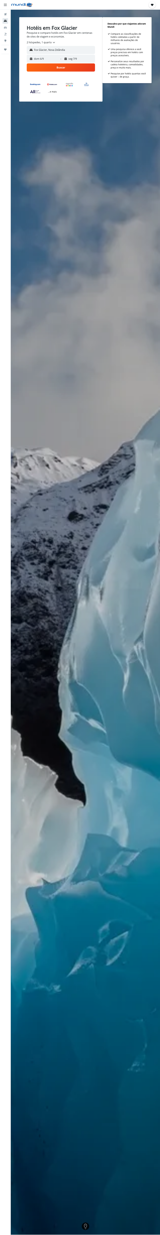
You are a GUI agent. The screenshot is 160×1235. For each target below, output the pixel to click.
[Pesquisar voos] (5, 14)
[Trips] (5, 49)
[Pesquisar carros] (5, 27)
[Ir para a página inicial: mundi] (22, 5)
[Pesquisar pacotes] (5, 34)
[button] (5, 4)
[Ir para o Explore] (5, 41)
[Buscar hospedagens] (5, 21)
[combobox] (41, 42)
